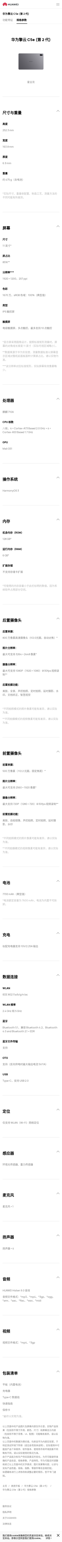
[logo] (10, 4)
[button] (57, 4)
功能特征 (8, 20)
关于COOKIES (9, 1517)
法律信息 (7, 1523)
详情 (48, 1538)
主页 (5, 1485)
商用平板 (15, 1485)
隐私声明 (7, 1511)
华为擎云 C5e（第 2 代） (36, 1485)
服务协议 (7, 1506)
